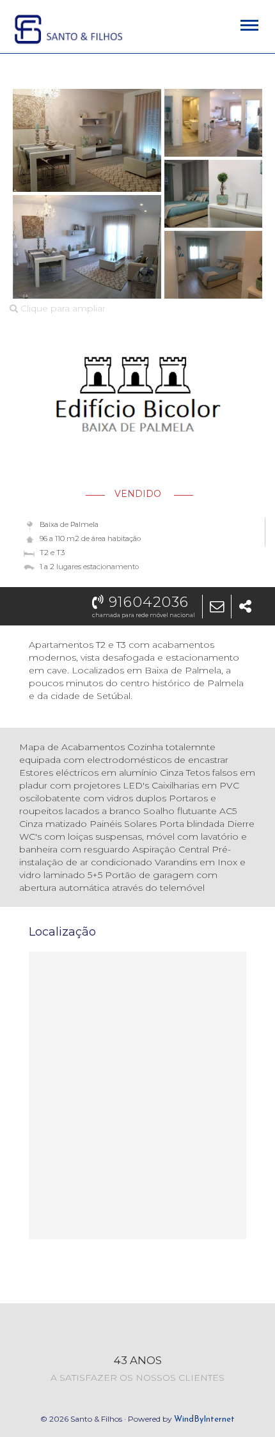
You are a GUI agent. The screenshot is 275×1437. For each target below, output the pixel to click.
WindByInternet (204, 1419)
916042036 (146, 602)
